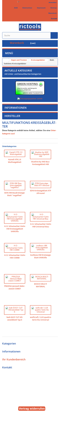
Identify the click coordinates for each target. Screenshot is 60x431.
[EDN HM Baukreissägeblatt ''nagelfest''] (14, 185)
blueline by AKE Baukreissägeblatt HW (40, 163)
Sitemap (53, 8)
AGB (15, 8)
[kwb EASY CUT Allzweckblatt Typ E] (14, 310)
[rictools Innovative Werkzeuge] (30, 27)
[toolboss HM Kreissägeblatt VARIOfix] (40, 247)
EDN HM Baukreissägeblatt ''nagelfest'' (14, 194)
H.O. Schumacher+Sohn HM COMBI (14, 256)
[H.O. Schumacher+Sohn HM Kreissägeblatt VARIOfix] (14, 218)
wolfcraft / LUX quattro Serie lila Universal (40, 318)
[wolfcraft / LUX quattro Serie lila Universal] (40, 310)
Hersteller (12, 116)
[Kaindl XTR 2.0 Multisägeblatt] (14, 153)
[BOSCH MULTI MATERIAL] (40, 278)
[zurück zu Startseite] (5, 60)
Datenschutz (27, 8)
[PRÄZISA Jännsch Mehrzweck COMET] (14, 279)
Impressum (41, 8)
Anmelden (53, 2)
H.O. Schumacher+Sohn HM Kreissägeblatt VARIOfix (14, 229)
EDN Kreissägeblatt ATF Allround (40, 191)
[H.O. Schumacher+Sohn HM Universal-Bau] (40, 217)
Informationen (16, 107)
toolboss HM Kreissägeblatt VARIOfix (40, 256)
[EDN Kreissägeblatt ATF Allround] (40, 184)
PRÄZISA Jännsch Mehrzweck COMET (14, 287)
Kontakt (53, 18)
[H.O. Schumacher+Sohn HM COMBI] (14, 248)
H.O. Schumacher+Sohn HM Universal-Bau (40, 225)
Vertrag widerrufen (32, 408)
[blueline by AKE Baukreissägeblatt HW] (40, 154)
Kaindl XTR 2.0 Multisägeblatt (14, 160)
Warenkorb (52, 13)
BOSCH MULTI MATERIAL (40, 285)
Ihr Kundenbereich (13, 359)
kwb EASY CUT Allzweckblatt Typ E (15, 318)
